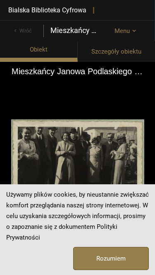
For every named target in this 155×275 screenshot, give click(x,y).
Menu (122, 31)
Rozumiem (111, 258)
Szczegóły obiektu (116, 51)
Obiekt (39, 49)
